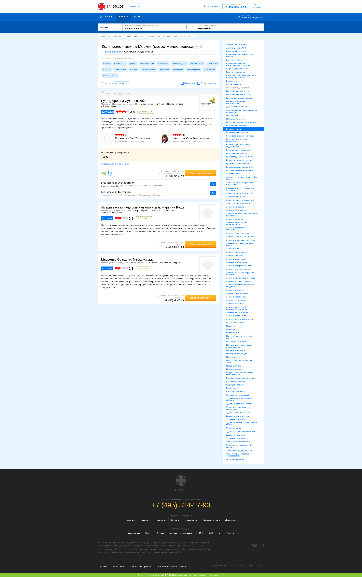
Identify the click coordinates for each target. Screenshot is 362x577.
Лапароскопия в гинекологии (239, 193)
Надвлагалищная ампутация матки (239, 337)
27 (212, 193)
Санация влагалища (235, 391)
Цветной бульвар (148, 69)
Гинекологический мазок (237, 91)
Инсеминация (232, 115)
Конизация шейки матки (237, 132)
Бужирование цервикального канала (239, 55)
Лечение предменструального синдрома (240, 285)
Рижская (107, 69)
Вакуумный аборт (234, 60)
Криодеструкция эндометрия (239, 160)
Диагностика (107, 16)
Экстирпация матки (235, 459)
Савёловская (120, 69)
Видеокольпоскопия (235, 72)
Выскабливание (233, 84)
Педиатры (145, 520)
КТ (219, 533)
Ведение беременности (237, 69)
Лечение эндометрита (236, 316)
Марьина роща (193, 69)
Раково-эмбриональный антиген (241, 378)
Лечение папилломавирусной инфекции (240, 273)
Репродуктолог (233, 388)
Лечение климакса (234, 255)
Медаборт (231, 326)
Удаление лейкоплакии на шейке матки (241, 424)
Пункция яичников (234, 369)
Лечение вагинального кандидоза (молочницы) (241, 214)
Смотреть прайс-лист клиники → (116, 164)
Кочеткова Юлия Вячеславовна (191, 138)
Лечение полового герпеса (238, 281)
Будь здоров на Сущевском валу (118, 183)
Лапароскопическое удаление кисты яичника (240, 183)
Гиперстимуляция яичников (239, 98)
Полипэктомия (233, 357)
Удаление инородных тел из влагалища (239, 408)
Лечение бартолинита (236, 210)
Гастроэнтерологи (211, 520)
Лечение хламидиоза (236, 300)
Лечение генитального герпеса (240, 236)
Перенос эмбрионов (235, 350)
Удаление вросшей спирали (239, 404)
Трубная (133, 69)
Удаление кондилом (235, 419)
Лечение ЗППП (233, 249)
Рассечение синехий (235, 381)
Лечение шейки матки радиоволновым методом (238, 308)
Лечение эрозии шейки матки (239, 319)
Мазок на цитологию (235, 322)
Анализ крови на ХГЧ (236, 48)
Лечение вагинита (234, 219)
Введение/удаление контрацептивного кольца (238, 64)
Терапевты (161, 520)
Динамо (133, 63)
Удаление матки (233, 428)
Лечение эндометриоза (237, 312)
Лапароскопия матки (235, 196)
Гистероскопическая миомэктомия (235, 102)
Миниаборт (231, 329)
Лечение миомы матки (236, 262)
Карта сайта (118, 566)
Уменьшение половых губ (238, 441)
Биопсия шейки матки (236, 51)
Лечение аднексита (235, 207)
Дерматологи (231, 520)
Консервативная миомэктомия (240, 136)
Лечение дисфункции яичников (240, 240)
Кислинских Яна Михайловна (132, 138)
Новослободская (179, 63)
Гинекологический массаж (238, 94)
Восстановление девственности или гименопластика (241, 76)
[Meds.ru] (181, 483)
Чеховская (164, 69)
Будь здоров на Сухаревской (123, 101)
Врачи (136, 16)
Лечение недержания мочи (238, 266)
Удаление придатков (235, 435)
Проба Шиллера (233, 366)
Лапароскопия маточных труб (240, 200)
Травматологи (190, 520)
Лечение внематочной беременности (236, 223)
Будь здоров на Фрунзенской (116, 192)
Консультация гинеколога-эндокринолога (238, 145)
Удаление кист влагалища (238, 412)
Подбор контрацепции (236, 354)
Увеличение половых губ (237, 395)
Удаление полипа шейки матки (240, 431)
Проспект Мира (196, 63)
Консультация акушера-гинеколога (237, 140)
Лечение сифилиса (235, 290)
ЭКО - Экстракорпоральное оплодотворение (239, 455)
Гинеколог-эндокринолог (237, 88)
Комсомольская (147, 63)
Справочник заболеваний (182, 533)
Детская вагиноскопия (236, 107)
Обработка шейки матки (237, 341)
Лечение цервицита (235, 303)
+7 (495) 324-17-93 (235, 5)
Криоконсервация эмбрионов (239, 167)
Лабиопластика (233, 174)
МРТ (201, 533)
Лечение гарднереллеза (237, 233)
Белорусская (119, 63)
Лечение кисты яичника (237, 252)
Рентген (230, 533)
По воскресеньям (208, 83)
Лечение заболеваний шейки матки (239, 244)
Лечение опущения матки (238, 269)
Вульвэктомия (232, 81)
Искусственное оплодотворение (241, 122)
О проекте (102, 566)
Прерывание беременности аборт (239, 361)
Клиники (123, 16)
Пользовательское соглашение (171, 566)
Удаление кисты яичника (237, 416)
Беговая (106, 63)
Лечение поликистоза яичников (240, 278)
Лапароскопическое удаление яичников (240, 189)
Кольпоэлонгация (234, 129)
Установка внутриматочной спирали (238, 446)
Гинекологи (129, 520)
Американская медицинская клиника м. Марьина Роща (142, 207)
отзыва (108, 111)
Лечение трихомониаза (237, 293)
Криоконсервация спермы (238, 163)
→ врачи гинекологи (112, 51)
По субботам (189, 83)
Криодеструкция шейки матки (240, 157)
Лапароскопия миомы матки (239, 203)
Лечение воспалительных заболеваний (238, 229)
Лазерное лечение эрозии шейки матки (241, 178)
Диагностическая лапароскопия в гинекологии (241, 111)
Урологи (175, 520)
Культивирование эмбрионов (239, 170)
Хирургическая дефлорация (239, 450)
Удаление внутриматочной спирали (238, 399)
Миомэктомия (232, 333)
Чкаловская (178, 69)
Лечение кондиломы (235, 259)
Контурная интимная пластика (240, 153)
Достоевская (209, 69)
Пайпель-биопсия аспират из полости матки (239, 346)
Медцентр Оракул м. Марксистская (127, 259)
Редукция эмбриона (235, 385)
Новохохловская (110, 75)
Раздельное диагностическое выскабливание (239, 373)
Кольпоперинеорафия (236, 125)
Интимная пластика (235, 119)
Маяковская (163, 63)
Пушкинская (213, 63)
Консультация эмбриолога (238, 150)
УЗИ (211, 533)
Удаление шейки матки (237, 438)
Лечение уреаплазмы (236, 297)
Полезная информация (140, 566)
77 (212, 183)
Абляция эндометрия (236, 44)
